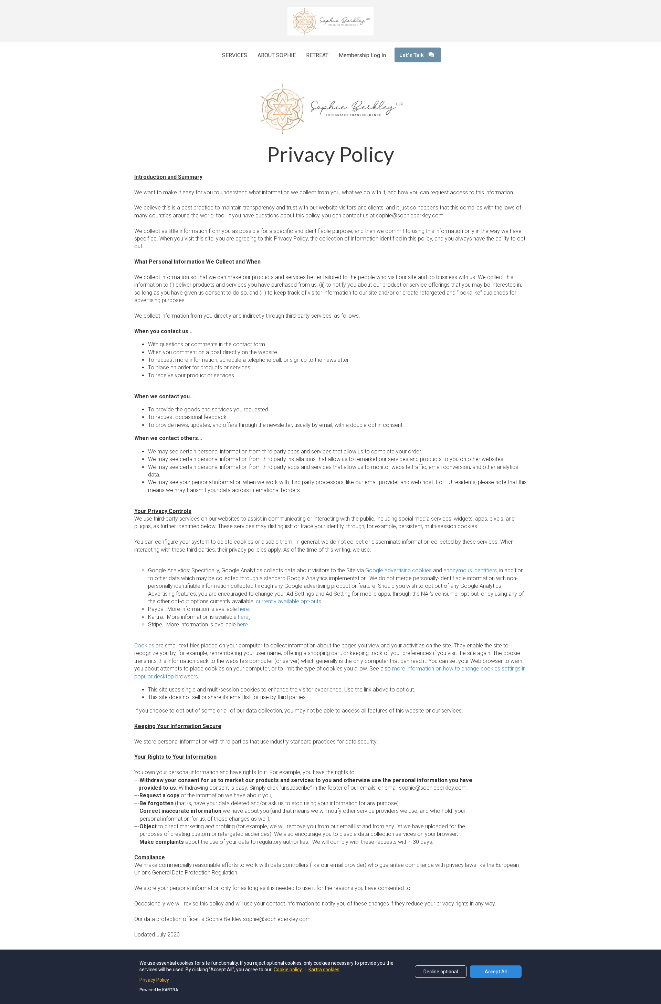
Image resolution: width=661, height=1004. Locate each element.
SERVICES (234, 55)
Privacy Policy (154, 980)
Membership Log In (362, 55)
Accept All (496, 971)
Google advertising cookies (398, 570)
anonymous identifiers (470, 570)
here (243, 609)
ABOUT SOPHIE (277, 55)
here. (243, 624)
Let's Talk (411, 54)
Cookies (144, 645)
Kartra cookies (323, 969)
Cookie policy (288, 969)
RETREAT (317, 55)
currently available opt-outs (288, 601)
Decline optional (440, 971)
